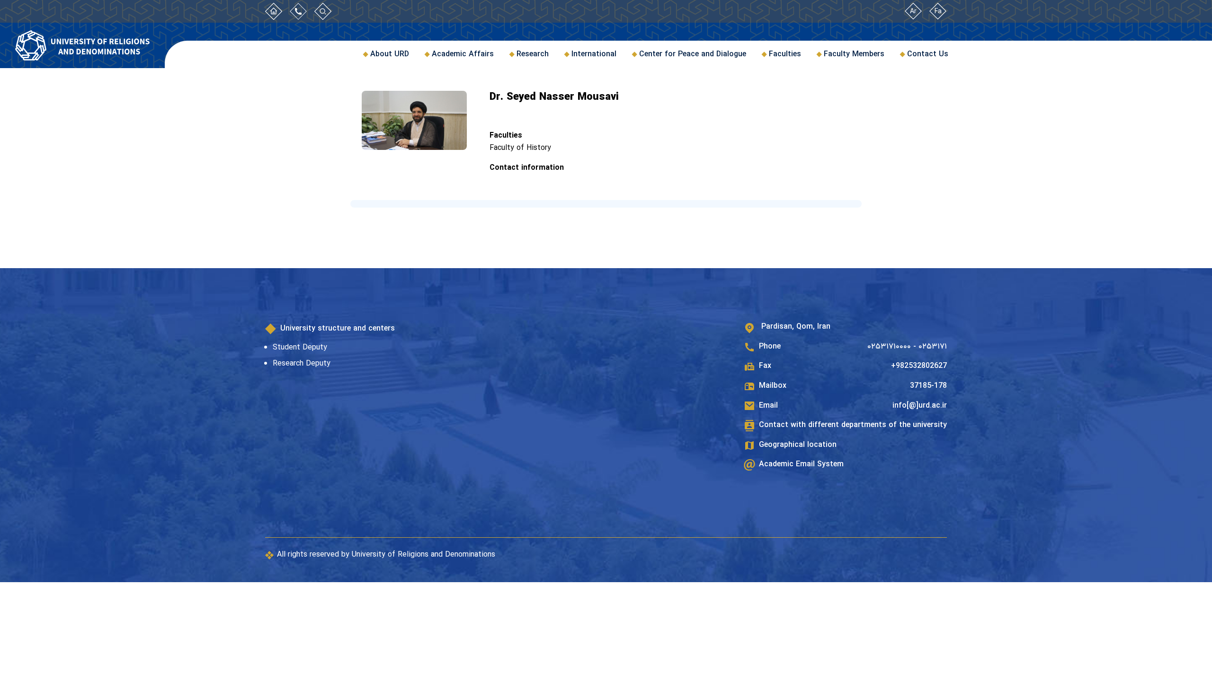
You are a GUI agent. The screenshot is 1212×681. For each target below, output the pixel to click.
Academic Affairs (463, 54)
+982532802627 (919, 366)
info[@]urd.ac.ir (919, 406)
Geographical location (798, 445)
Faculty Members (854, 54)
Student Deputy (300, 347)
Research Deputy (301, 363)
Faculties (785, 54)
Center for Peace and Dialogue (692, 54)
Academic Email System (801, 464)
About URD (389, 54)
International (593, 54)
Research (533, 54)
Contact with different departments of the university (853, 425)
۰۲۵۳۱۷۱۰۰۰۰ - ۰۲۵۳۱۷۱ (907, 346)
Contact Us (927, 54)
